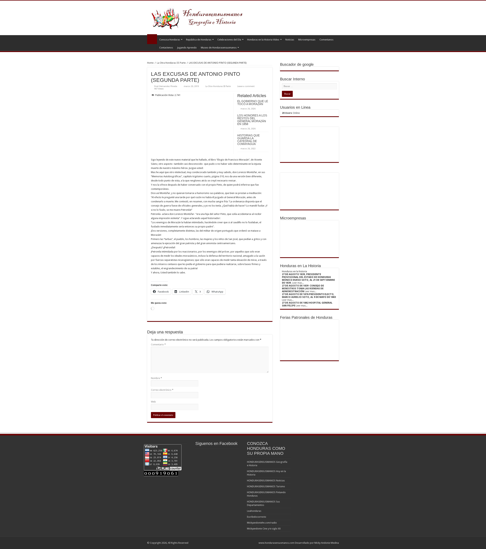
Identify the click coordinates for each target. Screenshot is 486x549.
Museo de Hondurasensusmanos (219, 47)
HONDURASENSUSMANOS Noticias (266, 480)
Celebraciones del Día (229, 39)
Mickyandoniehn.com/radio (262, 522)
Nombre (156, 378)
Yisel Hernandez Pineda (165, 86)
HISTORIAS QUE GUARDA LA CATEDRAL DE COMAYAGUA (248, 140)
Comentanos (326, 39)
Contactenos (166, 47)
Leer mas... (298, 282)
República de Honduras (198, 39)
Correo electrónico (162, 389)
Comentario (158, 344)
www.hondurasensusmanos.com (276, 542)
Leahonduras (254, 510)
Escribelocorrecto (256, 516)
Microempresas (306, 39)
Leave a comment (246, 86)
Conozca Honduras (169, 39)
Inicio (152, 39)
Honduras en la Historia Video (263, 39)
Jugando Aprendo (187, 47)
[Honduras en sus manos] (197, 17)
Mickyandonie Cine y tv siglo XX (264, 528)
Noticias (289, 39)
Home (150, 62)
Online (291, 113)
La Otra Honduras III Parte (171, 62)
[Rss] (253, 542)
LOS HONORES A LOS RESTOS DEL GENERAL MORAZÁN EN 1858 (252, 120)
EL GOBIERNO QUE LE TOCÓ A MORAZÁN (252, 103)
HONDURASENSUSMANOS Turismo (266, 486)
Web (153, 401)
